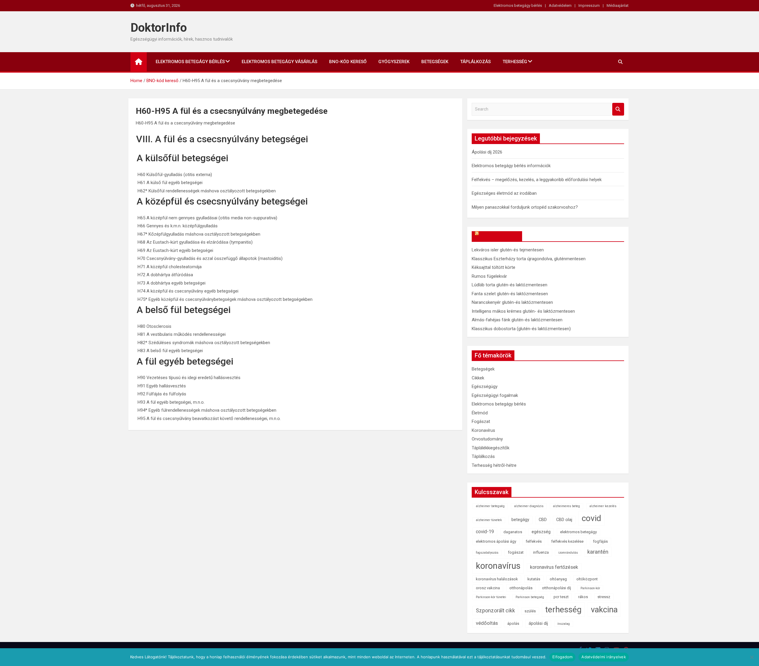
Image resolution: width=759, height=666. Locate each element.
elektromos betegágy (578, 532)
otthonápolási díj (556, 588)
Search (618, 109)
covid (591, 518)
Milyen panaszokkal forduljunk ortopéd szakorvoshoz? (525, 207)
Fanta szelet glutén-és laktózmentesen (510, 293)
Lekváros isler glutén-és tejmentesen (508, 250)
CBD (543, 519)
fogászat (516, 552)
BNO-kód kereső (347, 61)
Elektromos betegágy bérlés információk (511, 165)
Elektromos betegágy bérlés (518, 5)
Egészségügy (485, 386)
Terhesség (515, 61)
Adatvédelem (560, 5)
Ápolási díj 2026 (487, 152)
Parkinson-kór (590, 588)
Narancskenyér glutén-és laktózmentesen (512, 302)
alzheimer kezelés (602, 506)
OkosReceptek (499, 236)
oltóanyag (558, 579)
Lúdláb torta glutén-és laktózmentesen (509, 285)
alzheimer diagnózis (528, 506)
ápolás (513, 623)
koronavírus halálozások (497, 579)
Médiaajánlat (618, 5)
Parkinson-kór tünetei (491, 597)
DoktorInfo (158, 28)
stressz (603, 597)
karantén (597, 552)
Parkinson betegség (530, 597)
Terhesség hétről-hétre (494, 465)
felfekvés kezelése (567, 541)
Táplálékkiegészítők (490, 448)
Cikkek (478, 378)
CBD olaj (564, 519)
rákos (583, 597)
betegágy (520, 519)
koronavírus (498, 566)
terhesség (563, 609)
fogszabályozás (487, 553)
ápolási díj (538, 623)
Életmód (480, 413)
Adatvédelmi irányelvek (603, 656)
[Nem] (752, 657)
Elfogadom (562, 656)
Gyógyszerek (393, 61)
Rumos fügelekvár (489, 276)
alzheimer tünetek (489, 520)
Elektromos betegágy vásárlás (279, 61)
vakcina (604, 609)
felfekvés (534, 541)
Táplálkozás (475, 61)
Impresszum (589, 5)
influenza (541, 552)
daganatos (512, 532)
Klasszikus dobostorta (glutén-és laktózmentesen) (521, 328)
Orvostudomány (487, 439)
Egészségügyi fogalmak (495, 395)
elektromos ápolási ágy (496, 541)
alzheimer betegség (490, 506)
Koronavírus (483, 430)
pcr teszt (561, 597)
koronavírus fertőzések (554, 567)
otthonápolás (520, 588)
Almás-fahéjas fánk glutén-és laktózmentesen (517, 319)
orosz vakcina (488, 588)
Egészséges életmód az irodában (504, 193)
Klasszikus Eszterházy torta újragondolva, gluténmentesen (529, 258)
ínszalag (563, 624)
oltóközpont (587, 579)
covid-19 (485, 531)
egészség (541, 531)
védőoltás (487, 623)
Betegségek (434, 61)
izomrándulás (568, 553)
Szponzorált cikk (495, 611)
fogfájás (600, 541)
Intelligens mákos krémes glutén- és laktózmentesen (523, 311)
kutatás (533, 579)
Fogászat (481, 421)
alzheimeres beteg (566, 506)
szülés (530, 611)
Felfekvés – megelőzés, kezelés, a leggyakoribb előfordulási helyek (537, 179)
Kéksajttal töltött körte (493, 267)
